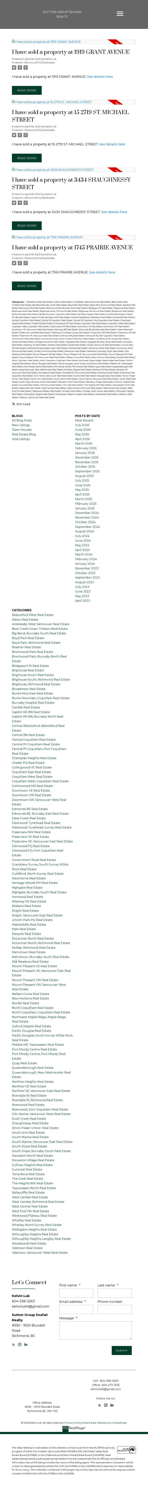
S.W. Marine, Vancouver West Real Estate (53, 376)
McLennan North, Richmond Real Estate (41, 943)
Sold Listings (21, 439)
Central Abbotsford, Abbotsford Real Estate (91, 317)
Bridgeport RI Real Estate (101, 308)
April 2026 (82, 439)
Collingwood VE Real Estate (67, 323)
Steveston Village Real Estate (100, 382)
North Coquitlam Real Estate (25, 360)
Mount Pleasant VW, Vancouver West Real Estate (42, 357)
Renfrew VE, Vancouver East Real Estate (41, 1091)
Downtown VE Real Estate (90, 326)
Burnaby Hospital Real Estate (91, 314)
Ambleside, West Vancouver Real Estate (92, 302)
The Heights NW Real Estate (97, 385)
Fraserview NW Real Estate (104, 333)
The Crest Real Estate (73, 385)
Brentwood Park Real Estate (32, 308)
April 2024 (82, 550)
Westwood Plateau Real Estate (46, 391)
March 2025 (83, 499)
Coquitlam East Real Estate (94, 323)
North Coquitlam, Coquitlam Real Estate (59, 360)
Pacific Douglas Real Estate (45, 363)
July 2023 (82, 587)
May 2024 (82, 545)
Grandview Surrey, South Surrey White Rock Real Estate (68, 339)
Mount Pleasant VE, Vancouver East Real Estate (86, 354)
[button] (13, 1344)
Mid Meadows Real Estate (30, 961)
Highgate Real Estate (76, 342)
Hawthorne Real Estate (23, 342)
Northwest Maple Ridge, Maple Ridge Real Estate (102, 360)
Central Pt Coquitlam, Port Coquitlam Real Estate (97, 320)
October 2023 (85, 573)
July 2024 (82, 536)
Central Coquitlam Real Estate (26, 320)
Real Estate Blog (24, 434)
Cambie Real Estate (115, 314)
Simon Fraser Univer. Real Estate (35, 1128)
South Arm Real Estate (42, 379)
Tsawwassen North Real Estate (34, 1188)
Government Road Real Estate (26, 339)
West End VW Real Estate (30, 1211)
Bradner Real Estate (26, 647)
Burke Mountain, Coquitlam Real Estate (58, 314)
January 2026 (85, 452)
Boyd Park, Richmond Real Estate (106, 305)
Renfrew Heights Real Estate (78, 370)
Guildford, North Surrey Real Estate (112, 339)
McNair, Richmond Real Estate (49, 351)
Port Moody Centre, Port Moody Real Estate (74, 366)
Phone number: (110, 1302)
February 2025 (86, 503)
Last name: (107, 1285)
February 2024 (86, 559)
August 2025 (84, 476)
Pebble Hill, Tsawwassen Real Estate (38, 1044)
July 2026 (82, 425)
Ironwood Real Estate (27, 897)
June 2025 (82, 485)
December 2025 (87, 457)
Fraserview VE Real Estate (30, 837)
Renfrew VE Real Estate (104, 370)
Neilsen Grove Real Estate (78, 357)
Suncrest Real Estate (29, 385)
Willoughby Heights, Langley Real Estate (74, 394)
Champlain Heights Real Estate (34, 758)
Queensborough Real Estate (33, 1068)
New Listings (21, 425)
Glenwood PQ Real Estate (39, 62)
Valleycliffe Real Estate (30, 388)
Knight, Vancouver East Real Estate (103, 345)
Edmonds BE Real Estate (66, 329)
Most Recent (84, 420)
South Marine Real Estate (66, 379)
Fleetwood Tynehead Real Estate (35, 333)
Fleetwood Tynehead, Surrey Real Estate (71, 333)
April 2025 (82, 494)
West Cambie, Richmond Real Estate (84, 388)
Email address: (71, 1302)
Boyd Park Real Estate (78, 305)
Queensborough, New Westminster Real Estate (41, 370)
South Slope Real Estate (29, 1146)
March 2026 (83, 443)
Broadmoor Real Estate (123, 311)
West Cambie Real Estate (54, 388)
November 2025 (87, 462)
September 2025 (87, 471)
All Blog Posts (22, 420)
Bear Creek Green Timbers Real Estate (40, 629)
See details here (100, 77)
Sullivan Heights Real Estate (32, 1165)
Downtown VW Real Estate (116, 326)
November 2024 (87, 517)
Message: (67, 1318)
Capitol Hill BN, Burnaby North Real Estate (50, 317)
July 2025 (82, 480)
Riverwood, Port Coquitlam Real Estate (40, 1109)
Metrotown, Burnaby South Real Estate (105, 351)
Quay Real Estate (103, 366)
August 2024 (84, 531)
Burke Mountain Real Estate (25, 314)
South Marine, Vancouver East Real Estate (99, 379)
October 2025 (85, 466)
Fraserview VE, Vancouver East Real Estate (39, 336)
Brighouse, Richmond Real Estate (95, 311)
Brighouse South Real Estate (25, 311)
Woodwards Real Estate (106, 394)
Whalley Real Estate (72, 391)
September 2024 (87, 527)
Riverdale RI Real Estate (50, 373)
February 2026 (86, 448)
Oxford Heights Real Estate (31, 1026)
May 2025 (82, 490)
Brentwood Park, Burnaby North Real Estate (67, 308)
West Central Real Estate (115, 388)
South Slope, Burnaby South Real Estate (38, 382)
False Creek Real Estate (29, 818)
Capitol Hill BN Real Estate (31, 712)
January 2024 (85, 564)
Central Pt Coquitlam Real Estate (57, 320)
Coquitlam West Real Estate (121, 323)
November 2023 (87, 568)
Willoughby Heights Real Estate (39, 394)
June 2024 (83, 540)
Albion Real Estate (63, 302)
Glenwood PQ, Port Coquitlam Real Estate (105, 336)
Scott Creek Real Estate (85, 376)
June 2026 (82, 429)
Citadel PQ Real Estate (42, 323)
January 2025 (85, 508)
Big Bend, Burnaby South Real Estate (49, 305)
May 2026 (82, 434)
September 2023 (87, 577)
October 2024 (85, 522)
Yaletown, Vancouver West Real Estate (37, 397)
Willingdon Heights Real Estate (34, 1229)
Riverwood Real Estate (108, 373)
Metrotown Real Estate (75, 351)
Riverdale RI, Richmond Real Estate (80, 373)
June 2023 (83, 591)
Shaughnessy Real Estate (109, 376)
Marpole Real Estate (78, 348)
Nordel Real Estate (126, 357)
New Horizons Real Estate (104, 357)
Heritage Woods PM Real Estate (50, 342)
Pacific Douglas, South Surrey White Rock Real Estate (84, 363)
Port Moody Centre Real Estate (38, 366)
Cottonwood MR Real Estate (63, 326)
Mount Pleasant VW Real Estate (35, 980)
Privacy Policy (74, 1422)
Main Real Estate (59, 348)
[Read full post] (74, 44)
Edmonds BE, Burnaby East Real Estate (97, 329)
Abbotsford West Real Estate (39, 302)
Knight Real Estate (77, 345)
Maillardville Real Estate (38, 348)
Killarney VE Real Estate (35, 345)
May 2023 (82, 596)
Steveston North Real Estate (71, 382)
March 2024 (83, 554)
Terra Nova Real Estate (51, 385)
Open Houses (22, 429)
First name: (68, 1285)
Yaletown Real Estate (27, 1248)
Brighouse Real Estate (124, 308)
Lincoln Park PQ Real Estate (32, 920)
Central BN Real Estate (124, 317)
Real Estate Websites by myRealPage (105, 1422)
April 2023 (82, 600)
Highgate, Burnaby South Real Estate (104, 342)
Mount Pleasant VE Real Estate (48, 354)
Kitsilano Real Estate (57, 345)
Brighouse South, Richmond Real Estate (59, 311)
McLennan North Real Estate (102, 348)
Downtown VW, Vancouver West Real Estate (32, 329)
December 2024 (87, 513)
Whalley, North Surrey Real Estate (99, 391)
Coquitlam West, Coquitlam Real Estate (30, 326)
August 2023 (84, 582)
